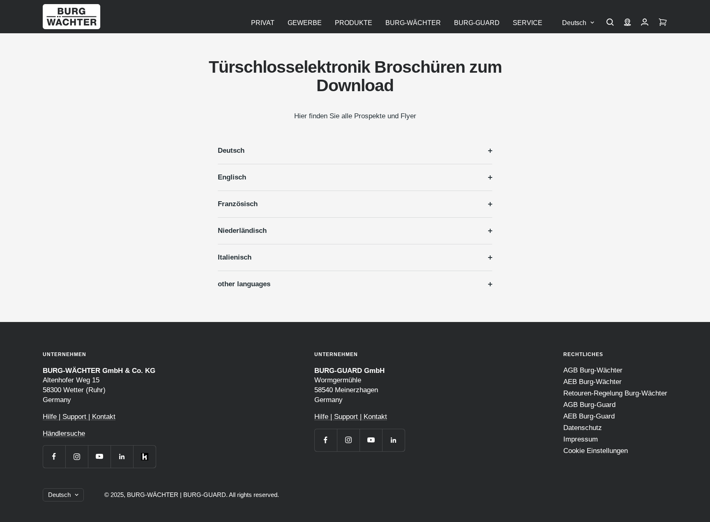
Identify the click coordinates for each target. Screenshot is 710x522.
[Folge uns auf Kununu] (144, 456)
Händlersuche (64, 433)
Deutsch (574, 22)
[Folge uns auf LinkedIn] (122, 456)
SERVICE (527, 22)
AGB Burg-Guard (589, 405)
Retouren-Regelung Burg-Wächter (615, 393)
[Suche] (610, 23)
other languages (244, 284)
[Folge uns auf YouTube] (99, 456)
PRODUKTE (353, 22)
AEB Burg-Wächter (592, 382)
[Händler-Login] (644, 23)
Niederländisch (242, 231)
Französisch (238, 204)
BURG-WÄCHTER (413, 22)
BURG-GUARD (477, 22)
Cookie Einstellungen (595, 451)
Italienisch (234, 257)
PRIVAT (262, 22)
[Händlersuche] (627, 23)
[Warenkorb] (662, 23)
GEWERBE (305, 22)
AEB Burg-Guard (589, 416)
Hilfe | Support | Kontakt (79, 417)
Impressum (580, 439)
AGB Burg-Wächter (592, 370)
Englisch (232, 177)
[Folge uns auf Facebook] (54, 456)
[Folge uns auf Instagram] (76, 456)
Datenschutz (582, 428)
